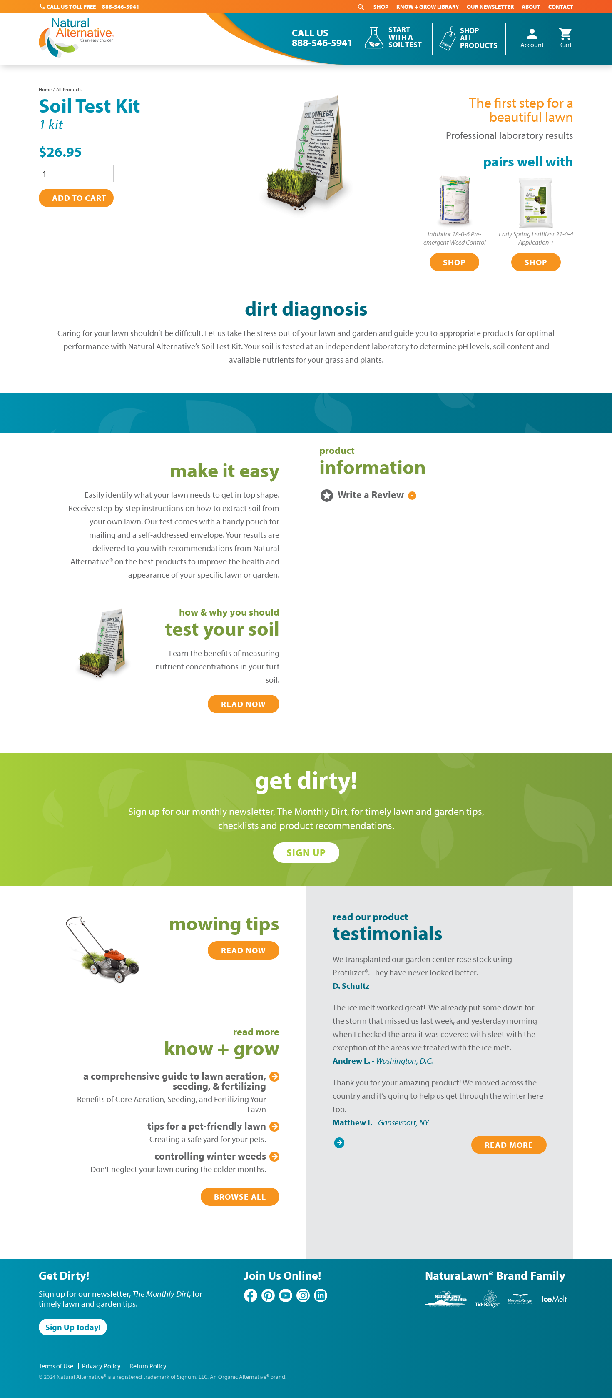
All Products (69, 89)
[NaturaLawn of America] (446, 1305)
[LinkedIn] (320, 1295)
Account (532, 38)
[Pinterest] (268, 1295)
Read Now (243, 704)
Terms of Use (56, 1366)
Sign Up (306, 852)
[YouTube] (285, 1295)
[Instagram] (303, 1295)
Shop (380, 6)
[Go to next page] (339, 1141)
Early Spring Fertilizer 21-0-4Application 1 (536, 238)
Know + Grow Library (427, 6)
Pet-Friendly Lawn (206, 1126)
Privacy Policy (101, 1366)
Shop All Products (479, 37)
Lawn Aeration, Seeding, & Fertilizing (174, 1081)
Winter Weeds (210, 1156)
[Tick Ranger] (487, 1305)
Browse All (240, 1196)
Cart (565, 38)
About (531, 6)
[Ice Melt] (554, 1305)
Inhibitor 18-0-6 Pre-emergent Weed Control (454, 238)
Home (45, 89)
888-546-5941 (120, 6)
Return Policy (148, 1366)
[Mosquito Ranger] (520, 1305)
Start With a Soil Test (405, 37)
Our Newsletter (490, 6)
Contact (560, 6)
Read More (509, 1145)
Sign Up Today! (72, 1327)
